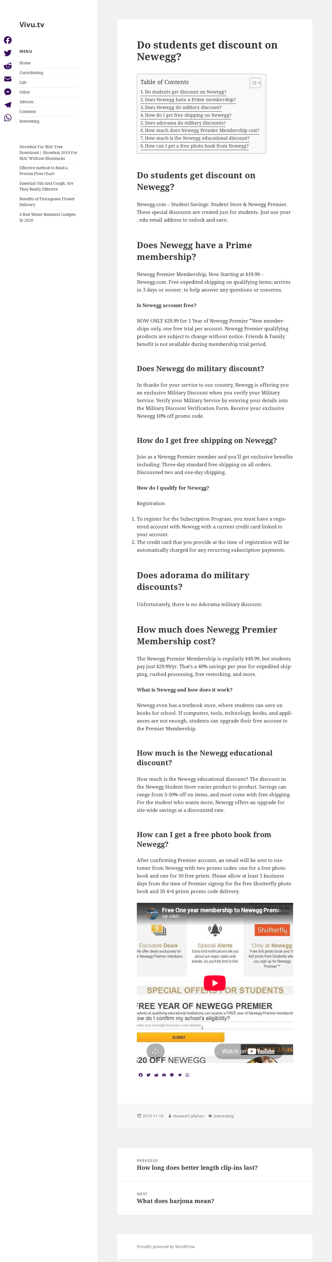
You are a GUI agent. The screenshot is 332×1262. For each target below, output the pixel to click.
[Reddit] (7, 66)
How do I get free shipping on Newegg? (188, 115)
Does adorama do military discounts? (185, 123)
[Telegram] (7, 104)
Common (27, 111)
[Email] (7, 78)
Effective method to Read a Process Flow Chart (43, 170)
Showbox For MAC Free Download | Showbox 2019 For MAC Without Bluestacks (48, 152)
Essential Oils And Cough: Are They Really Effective (46, 186)
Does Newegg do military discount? (183, 107)
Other (24, 92)
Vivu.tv (31, 24)
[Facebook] (7, 40)
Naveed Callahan (188, 1116)
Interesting (29, 121)
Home (24, 63)
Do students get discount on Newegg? (186, 92)
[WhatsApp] (7, 117)
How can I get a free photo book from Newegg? (197, 146)
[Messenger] (7, 91)
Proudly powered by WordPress (166, 1246)
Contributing (31, 72)
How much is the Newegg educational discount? (197, 138)
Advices (26, 102)
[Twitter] (7, 53)
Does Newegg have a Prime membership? (190, 99)
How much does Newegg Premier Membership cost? (202, 130)
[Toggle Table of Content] (252, 82)
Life (22, 82)
